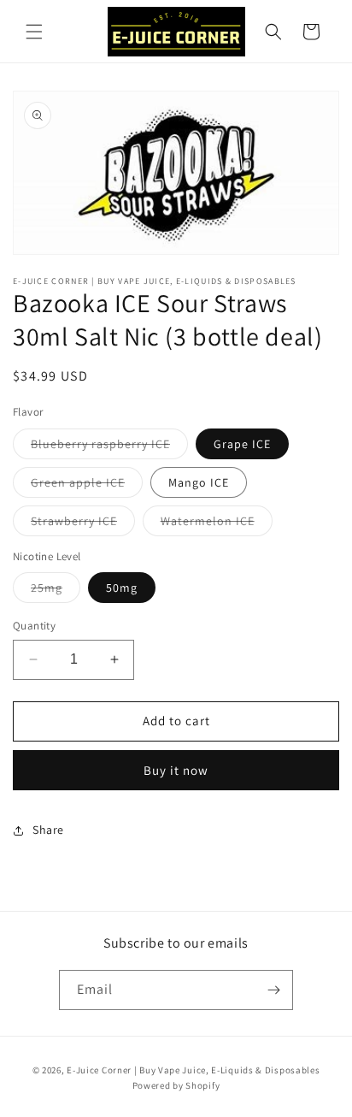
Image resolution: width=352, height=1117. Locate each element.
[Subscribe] (273, 990)
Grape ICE (242, 444)
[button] (34, 31)
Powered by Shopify (176, 1085)
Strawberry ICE (83, 524)
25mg (55, 591)
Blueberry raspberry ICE (109, 447)
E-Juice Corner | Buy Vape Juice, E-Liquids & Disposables (193, 1070)
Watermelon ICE (217, 524)
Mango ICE (198, 482)
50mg (122, 587)
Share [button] (48, 829)
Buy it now (176, 770)
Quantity (34, 625)
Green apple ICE (87, 486)
